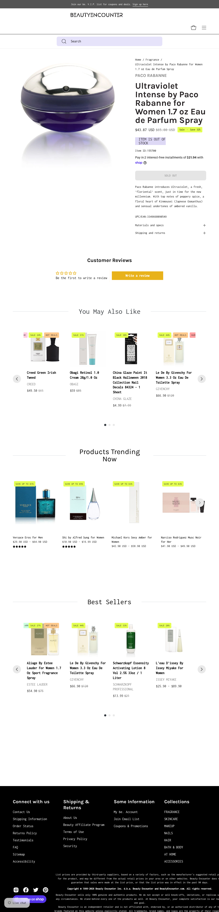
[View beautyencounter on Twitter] (36, 890)
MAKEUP (169, 826)
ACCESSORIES (173, 861)
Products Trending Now (109, 455)
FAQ (15, 847)
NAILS (168, 833)
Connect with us (31, 801)
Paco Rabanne (151, 75)
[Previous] (17, 379)
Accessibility (24, 861)
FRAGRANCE (172, 812)
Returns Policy (25, 833)
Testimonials (23, 840)
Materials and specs (149, 225)
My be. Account (126, 812)
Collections (176, 801)
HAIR (167, 840)
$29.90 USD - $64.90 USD (30, 541)
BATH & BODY (173, 847)
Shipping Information (30, 819)
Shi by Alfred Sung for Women (83, 537)
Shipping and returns (150, 233)
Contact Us (21, 812)
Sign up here (140, 4)
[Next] (202, 379)
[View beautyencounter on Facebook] (26, 890)
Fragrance (152, 59)
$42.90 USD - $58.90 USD (129, 546)
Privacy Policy (75, 839)
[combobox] (109, 41)
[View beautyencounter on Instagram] (16, 890)
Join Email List (126, 819)
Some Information (134, 801)
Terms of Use (73, 832)
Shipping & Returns (76, 804)
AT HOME (170, 854)
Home (138, 59)
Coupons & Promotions (131, 826)
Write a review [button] (137, 275)
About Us (70, 817)
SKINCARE (171, 819)
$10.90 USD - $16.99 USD (79, 541)
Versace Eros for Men (28, 537)
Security (70, 846)
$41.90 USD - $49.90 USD (178, 546)
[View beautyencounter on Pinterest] (45, 890)
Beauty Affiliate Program (83, 825)
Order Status (23, 826)
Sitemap (19, 854)
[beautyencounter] (97, 14)
